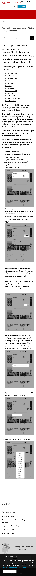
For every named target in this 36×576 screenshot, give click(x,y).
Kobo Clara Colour (11, 73)
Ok (10, 572)
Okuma (27, 22)
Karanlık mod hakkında (10, 516)
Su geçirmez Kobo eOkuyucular (12, 526)
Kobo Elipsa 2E (10, 81)
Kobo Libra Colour (11, 78)
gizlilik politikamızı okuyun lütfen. (15, 568)
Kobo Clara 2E (10, 83)
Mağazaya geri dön (26, 2)
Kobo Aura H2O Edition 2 (13, 98)
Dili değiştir (22, 6)
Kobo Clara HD (10, 96)
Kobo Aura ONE (10, 101)
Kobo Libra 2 (9, 88)
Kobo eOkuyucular (18, 22)
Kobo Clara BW (10, 76)
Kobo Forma (9, 93)
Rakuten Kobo (7, 22)
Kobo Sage (8, 86)
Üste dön (5, 504)
